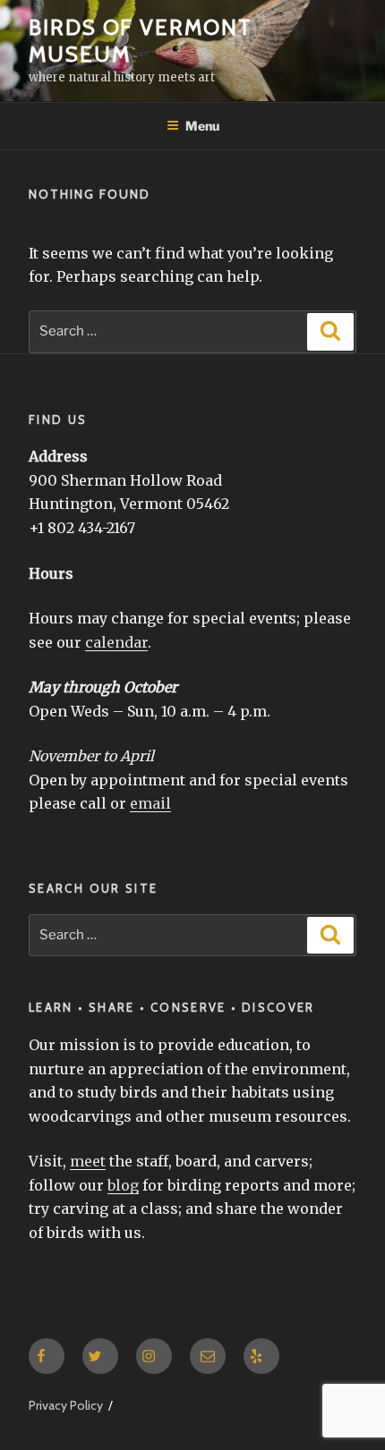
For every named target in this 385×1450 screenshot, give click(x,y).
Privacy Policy (66, 1405)
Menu (202, 125)
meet (88, 1161)
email (150, 803)
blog (123, 1185)
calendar (116, 642)
